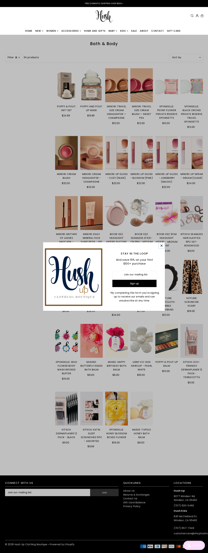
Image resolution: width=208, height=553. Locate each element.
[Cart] (202, 15)
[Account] (197, 15)
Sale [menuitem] (134, 30)
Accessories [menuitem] (70, 30)
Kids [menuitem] (123, 30)
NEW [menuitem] (38, 30)
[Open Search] (192, 15)
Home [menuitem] (28, 30)
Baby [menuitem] (112, 30)
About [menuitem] (144, 30)
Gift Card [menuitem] (174, 30)
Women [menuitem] (51, 30)
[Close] (161, 245)
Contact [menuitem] (157, 30)
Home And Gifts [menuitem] (95, 30)
